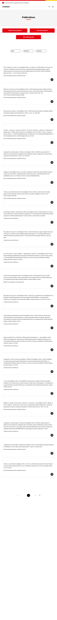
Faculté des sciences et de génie (21, 3)
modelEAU (6, 7)
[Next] (35, 495)
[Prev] (21, 495)
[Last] (39, 495)
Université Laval (8, 3)
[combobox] (15, 50)
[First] (17, 495)
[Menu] (53, 7)
